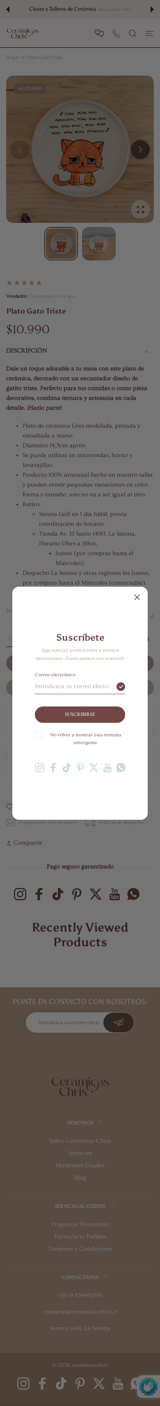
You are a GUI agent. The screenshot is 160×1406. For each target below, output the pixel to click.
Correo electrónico (55, 674)
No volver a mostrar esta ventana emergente (85, 738)
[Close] (137, 597)
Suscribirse (80, 714)
